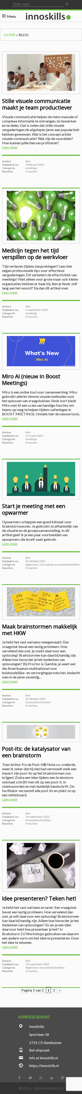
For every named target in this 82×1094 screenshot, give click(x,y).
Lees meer (10, 147)
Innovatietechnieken (67, 564)
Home (9, 34)
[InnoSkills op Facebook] (19, 1078)
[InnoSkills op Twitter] (30, 1078)
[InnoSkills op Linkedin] (52, 1078)
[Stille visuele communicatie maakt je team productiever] (41, 73)
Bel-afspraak (39, 1050)
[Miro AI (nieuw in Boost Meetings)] (41, 351)
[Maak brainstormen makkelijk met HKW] (41, 602)
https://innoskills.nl (44, 1065)
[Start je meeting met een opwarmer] (41, 479)
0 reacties (32, 171)
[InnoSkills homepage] (48, 16)
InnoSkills (52, 1088)
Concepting (46, 564)
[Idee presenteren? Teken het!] (41, 866)
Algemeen (32, 564)
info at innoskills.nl (43, 1058)
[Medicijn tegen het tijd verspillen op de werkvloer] (41, 216)
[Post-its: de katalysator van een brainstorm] (41, 732)
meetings (31, 168)
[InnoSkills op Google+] (41, 1078)
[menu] (9, 16)
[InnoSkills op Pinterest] (62, 1078)
